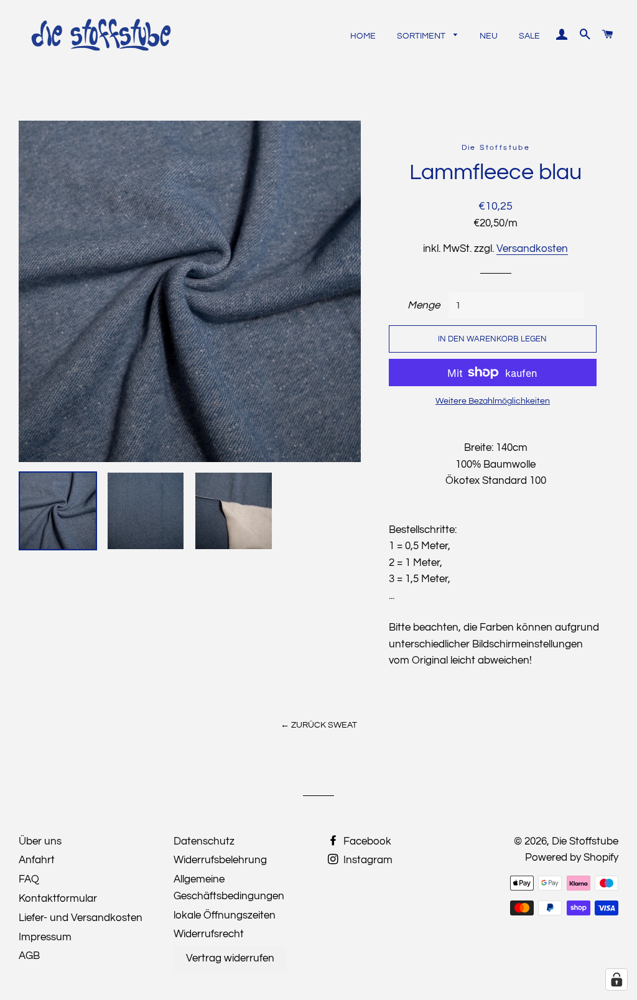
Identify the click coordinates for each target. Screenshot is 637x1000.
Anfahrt (37, 860)
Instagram (367, 860)
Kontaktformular (58, 898)
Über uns (40, 841)
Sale (529, 36)
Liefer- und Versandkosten (80, 918)
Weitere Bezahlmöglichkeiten (492, 401)
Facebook (366, 841)
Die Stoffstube (585, 841)
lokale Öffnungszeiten (225, 915)
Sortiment (422, 36)
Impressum (45, 937)
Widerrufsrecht (209, 934)
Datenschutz (204, 841)
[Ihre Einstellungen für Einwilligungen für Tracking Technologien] (616, 979)
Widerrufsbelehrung (220, 860)
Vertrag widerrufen (230, 958)
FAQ (29, 879)
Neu (489, 36)
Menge (423, 305)
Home (363, 36)
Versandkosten (532, 248)
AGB (29, 955)
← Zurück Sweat (319, 725)
